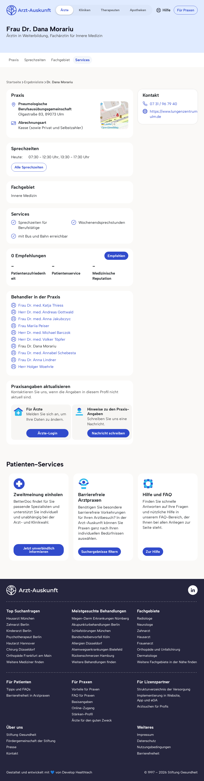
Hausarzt (143, 637)
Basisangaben (82, 702)
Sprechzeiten (35, 60)
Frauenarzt (145, 643)
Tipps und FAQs (18, 689)
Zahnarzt (143, 631)
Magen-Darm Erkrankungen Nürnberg (100, 618)
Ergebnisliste (33, 82)
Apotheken (138, 10)
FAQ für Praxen (83, 695)
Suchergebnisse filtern (99, 551)
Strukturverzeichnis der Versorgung (163, 689)
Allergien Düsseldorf (87, 643)
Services (82, 60)
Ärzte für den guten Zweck (92, 720)
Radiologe (144, 618)
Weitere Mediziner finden (25, 662)
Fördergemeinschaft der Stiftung (30, 741)
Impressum (145, 735)
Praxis (14, 60)
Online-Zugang (83, 708)
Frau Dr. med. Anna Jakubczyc (44, 319)
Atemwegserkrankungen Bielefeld (97, 649)
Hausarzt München (20, 618)
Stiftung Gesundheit (21, 735)
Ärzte (65, 10)
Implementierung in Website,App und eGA (158, 697)
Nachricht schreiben (108, 433)
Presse (11, 747)
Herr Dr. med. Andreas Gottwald (45, 312)
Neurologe (145, 625)
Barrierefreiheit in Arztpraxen (28, 695)
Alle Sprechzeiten (29, 167)
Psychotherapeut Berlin (23, 637)
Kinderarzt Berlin (18, 631)
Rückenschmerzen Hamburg (93, 656)
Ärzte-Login (47, 433)
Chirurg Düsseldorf (20, 649)
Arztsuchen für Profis (152, 706)
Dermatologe (147, 656)
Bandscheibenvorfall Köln (91, 637)
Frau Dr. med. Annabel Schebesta (47, 353)
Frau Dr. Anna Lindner (37, 360)
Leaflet (108, 124)
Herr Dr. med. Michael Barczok (44, 332)
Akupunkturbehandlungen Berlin (96, 625)
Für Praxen (185, 10)
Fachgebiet (60, 60)
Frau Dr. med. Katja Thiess (40, 305)
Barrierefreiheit (148, 753)
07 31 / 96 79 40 (163, 104)
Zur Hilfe (153, 551)
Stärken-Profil (82, 714)
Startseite (13, 82)
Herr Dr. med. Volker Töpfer (41, 339)
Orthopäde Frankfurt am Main (28, 656)
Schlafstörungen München (91, 631)
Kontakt (12, 753)
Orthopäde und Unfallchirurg (158, 649)
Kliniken (84, 10)
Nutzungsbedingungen (154, 747)
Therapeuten (110, 10)
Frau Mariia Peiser (33, 326)
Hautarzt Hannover (20, 643)
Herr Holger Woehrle (36, 366)
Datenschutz (146, 741)
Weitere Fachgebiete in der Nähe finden (167, 662)
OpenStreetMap (110, 127)
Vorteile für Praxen (85, 689)
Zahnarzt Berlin (17, 625)
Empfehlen (116, 256)
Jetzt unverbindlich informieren (38, 550)
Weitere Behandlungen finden (94, 662)
